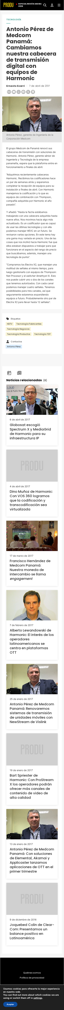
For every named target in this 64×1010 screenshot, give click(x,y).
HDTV (9, 323)
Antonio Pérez (14, 346)
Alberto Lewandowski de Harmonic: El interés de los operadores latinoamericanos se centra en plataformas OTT (32, 641)
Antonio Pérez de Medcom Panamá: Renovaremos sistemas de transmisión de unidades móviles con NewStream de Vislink (32, 713)
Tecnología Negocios (18, 329)
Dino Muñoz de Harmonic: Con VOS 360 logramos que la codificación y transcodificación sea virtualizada (31, 500)
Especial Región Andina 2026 (29, 5)
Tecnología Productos (18, 334)
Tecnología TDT (42, 334)
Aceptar (10, 1004)
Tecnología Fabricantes (28, 323)
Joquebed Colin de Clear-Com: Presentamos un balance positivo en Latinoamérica (32, 931)
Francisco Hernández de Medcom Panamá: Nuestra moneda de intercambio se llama (30, 570)
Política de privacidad (32, 977)
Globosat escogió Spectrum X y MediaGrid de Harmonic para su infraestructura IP (30, 431)
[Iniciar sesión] (50, 5)
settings (37, 998)
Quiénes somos (32, 972)
